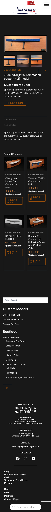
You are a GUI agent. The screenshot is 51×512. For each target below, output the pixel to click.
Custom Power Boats (13, 319)
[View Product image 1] (9, 61)
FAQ (6, 471)
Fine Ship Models (11, 337)
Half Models (11, 373)
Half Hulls (10, 368)
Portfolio (8, 495)
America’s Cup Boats (16, 341)
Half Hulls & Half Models (14, 364)
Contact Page (11, 499)
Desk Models (12, 350)
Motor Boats (12, 360)
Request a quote (15, 103)
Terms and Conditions (15, 480)
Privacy (8, 483)
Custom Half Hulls (11, 315)
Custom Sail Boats (11, 324)
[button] (46, 4)
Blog (6, 488)
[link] (7, 388)
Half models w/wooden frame (20, 377)
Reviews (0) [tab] (10, 125)
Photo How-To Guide (15, 474)
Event (7, 492)
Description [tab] (10, 119)
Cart (6, 477)
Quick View (14, 168)
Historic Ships (12, 355)
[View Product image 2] (23, 61)
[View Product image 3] (36, 61)
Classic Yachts (13, 345)
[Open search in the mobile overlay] (25, 507)
